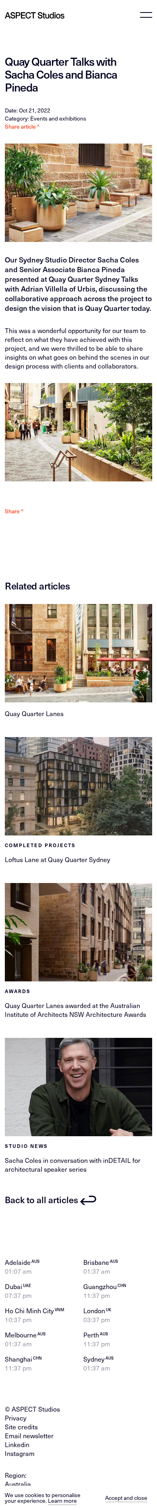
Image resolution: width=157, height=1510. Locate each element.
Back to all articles (41, 1199)
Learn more (62, 1500)
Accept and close (126, 1497)
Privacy (16, 1417)
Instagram (20, 1453)
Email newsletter (29, 1435)
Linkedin (17, 1444)
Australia (18, 1483)
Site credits (21, 1426)
